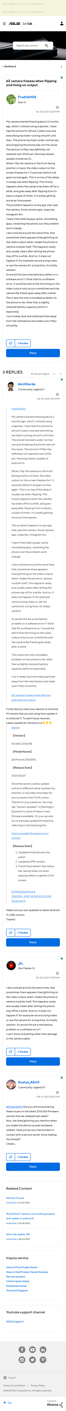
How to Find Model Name (21, 1267)
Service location (15, 1276)
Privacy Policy (38, 1385)
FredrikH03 (19, 409)
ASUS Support (15, 1321)
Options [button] (61, 66)
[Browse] (6, 23)
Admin (16, 727)
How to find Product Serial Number (27, 1272)
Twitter (32, 1356)
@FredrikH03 (14, 1107)
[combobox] (33, 46)
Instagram (22, 1356)
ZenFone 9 (13, 1202)
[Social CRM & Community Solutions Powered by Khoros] (55, 1404)
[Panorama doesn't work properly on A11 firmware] (54, 374)
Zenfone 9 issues (15, 1198)
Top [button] (10, 1402)
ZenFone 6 (10, 66)
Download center (16, 1286)
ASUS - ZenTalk (20, 23)
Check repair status (17, 1281)
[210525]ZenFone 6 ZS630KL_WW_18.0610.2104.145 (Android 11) (31, 896)
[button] (10, 343)
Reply (33, 353)
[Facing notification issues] (60, 374)
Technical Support (17, 1290)
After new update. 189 (18, 1234)
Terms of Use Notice (14, 1385)
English (12, 1377)
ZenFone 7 (13, 1223)
